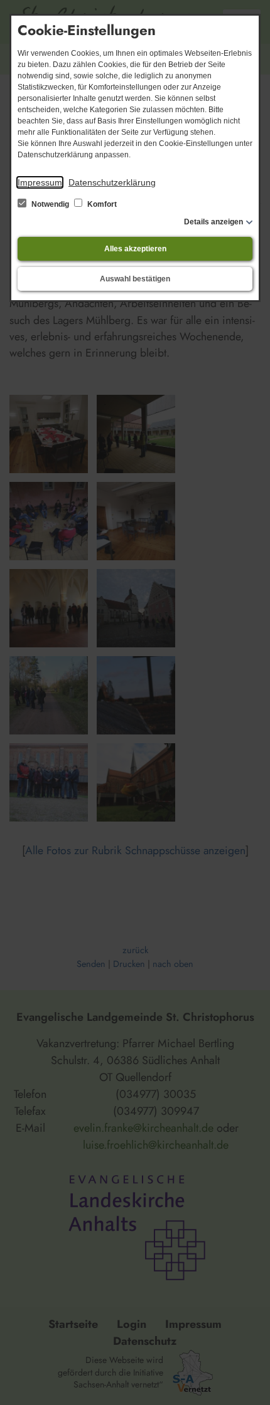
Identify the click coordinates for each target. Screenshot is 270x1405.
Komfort (101, 204)
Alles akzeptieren (135, 248)
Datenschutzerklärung (112, 182)
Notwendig (50, 204)
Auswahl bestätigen (135, 278)
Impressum (40, 182)
